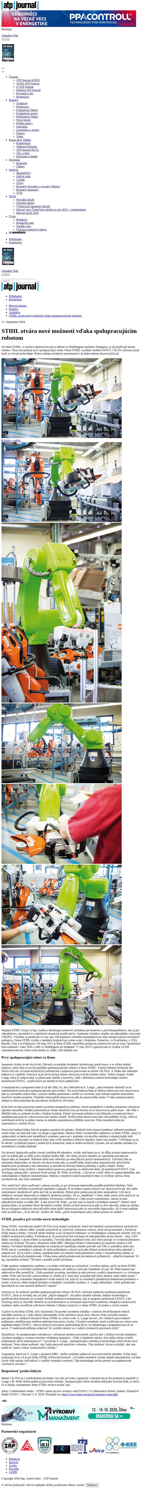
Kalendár (21, 163)
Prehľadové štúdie (27, 156)
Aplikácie (22, 103)
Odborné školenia (26, 146)
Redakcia (21, 219)
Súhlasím (92, 1485)
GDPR (13, 1472)
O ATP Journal (24, 86)
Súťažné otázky (25, 203)
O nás (12, 216)
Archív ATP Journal (27, 83)
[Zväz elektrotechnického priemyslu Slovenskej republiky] (62, 1452)
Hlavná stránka (17, 305)
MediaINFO (23, 173)
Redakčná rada (25, 222)
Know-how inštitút (20, 139)
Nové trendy (23, 120)
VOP (19, 193)
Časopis (13, 76)
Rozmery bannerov (27, 189)
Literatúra (22, 126)
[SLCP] (97, 1452)
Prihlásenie (15, 239)
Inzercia (13, 169)
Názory (20, 133)
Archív (13, 1465)
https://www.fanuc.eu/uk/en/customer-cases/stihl (90, 1394)
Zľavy (20, 183)
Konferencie (23, 143)
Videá (19, 136)
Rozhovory (22, 106)
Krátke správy (24, 123)
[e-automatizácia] (17, 232)
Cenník (20, 179)
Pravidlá (13, 1468)
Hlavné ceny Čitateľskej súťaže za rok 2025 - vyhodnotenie (51, 209)
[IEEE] (128, 1452)
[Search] (37, 281)
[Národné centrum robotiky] (79, 1452)
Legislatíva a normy (27, 130)
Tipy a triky (23, 153)
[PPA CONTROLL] (68, 25)
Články (20, 166)
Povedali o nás (24, 93)
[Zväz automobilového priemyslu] (10, 1452)
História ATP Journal (28, 90)
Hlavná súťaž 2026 (27, 213)
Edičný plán (23, 176)
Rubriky (13, 100)
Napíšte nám (23, 226)
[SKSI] (45, 1452)
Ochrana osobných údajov (31, 229)
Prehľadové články (27, 116)
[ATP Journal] (19, 8)
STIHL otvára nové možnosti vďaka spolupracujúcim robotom (45, 315)
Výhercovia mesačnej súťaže (33, 206)
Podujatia (14, 159)
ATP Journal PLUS (27, 149)
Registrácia (22, 96)
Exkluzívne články (27, 110)
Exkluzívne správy (27, 113)
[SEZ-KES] (27, 1452)
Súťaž (12, 196)
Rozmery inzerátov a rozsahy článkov (38, 186)
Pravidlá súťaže (25, 199)
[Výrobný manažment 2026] (68, 1420)
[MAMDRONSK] (113, 1452)
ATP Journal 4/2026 (28, 80)
